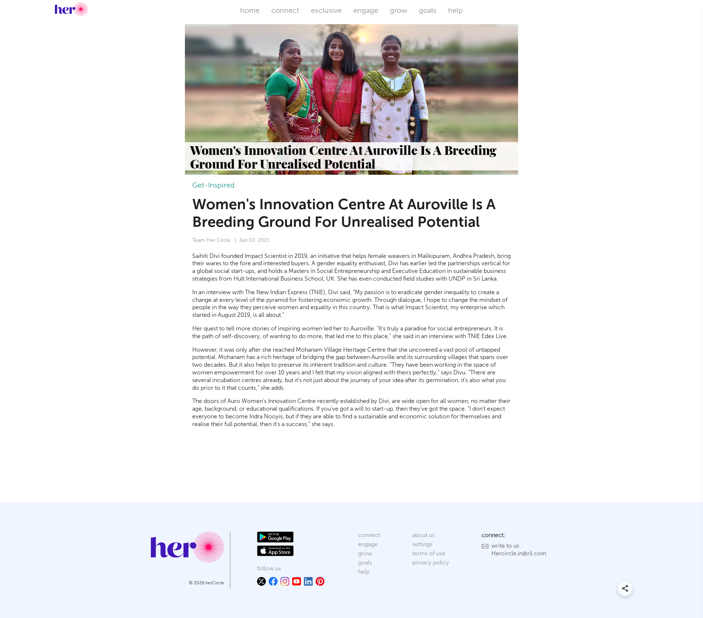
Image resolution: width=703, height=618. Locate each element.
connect (285, 10)
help (455, 10)
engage (365, 10)
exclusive (326, 10)
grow (398, 10)
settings (422, 544)
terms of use (428, 553)
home (250, 10)
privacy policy (430, 562)
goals (427, 10)
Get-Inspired (213, 185)
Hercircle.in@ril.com (518, 553)
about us (423, 535)
